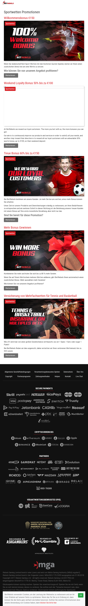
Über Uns (80, 372)
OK (81, 595)
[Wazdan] (46, 475)
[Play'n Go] (14, 462)
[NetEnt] (41, 462)
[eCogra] (62, 506)
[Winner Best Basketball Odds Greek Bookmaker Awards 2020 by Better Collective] (39, 525)
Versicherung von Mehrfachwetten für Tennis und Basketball (40, 296)
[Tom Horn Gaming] (29, 475)
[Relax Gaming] (76, 482)
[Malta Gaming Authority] (44, 565)
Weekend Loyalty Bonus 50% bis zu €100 (28, 83)
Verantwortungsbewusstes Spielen (47, 372)
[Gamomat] (28, 462)
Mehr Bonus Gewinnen (17, 227)
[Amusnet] (27, 468)
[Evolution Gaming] (72, 462)
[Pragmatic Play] (13, 468)
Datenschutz (68, 372)
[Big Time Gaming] (19, 482)
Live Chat (79, 376)
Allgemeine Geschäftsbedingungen (17, 372)
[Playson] (42, 468)
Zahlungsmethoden (43, 376)
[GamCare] (45, 506)
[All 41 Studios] (48, 482)
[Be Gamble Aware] (35, 506)
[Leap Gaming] (76, 475)
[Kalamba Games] (64, 475)
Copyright (8, 376)
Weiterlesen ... (11, 75)
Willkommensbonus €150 (19, 18)
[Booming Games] (55, 468)
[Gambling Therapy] (27, 506)
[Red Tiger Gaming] (44, 488)
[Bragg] (63, 482)
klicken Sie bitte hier (48, 603)
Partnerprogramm (23, 376)
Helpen (57, 376)
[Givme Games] (11, 482)
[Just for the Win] (70, 468)
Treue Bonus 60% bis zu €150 (21, 153)
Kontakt (68, 376)
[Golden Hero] (50, 462)
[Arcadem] (32, 482)
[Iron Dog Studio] (15, 475)
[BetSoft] (58, 462)
